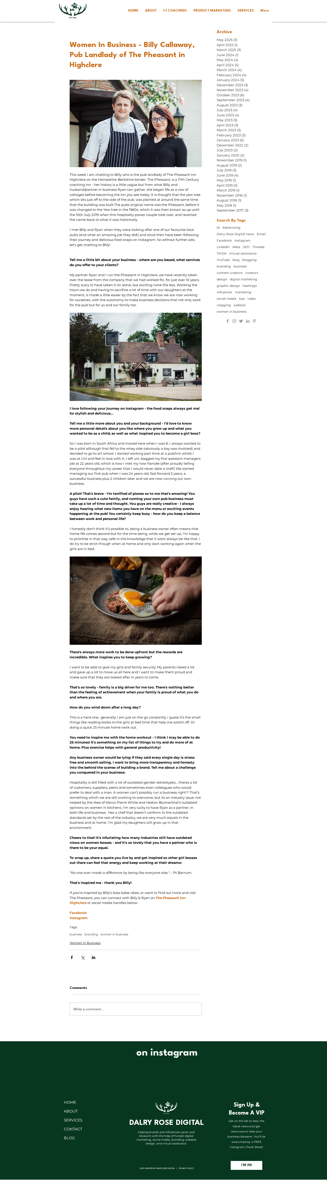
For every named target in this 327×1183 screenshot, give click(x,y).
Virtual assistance (242, 253)
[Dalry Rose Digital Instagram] (234, 321)
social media (226, 299)
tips (242, 299)
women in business (114, 934)
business (76, 934)
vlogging (224, 305)
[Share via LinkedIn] (93, 957)
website (240, 305)
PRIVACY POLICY (186, 1168)
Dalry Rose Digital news (235, 234)
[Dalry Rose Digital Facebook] (227, 321)
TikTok (221, 253)
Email (261, 234)
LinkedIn (223, 247)
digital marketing (243, 279)
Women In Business (85, 943)
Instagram (242, 240)
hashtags (250, 286)
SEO (246, 247)
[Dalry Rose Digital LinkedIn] (247, 321)
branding (91, 934)
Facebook (224, 240)
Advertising (231, 228)
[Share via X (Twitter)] (83, 957)
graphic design (228, 286)
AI (218, 228)
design (222, 279)
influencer (224, 292)
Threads (258, 247)
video (251, 299)
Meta (236, 247)
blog (236, 260)
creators (251, 273)
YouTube (223, 260)
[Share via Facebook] (72, 957)
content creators (230, 273)
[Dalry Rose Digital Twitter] (241, 321)
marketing (243, 292)
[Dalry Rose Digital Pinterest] (254, 321)
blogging (249, 260)
